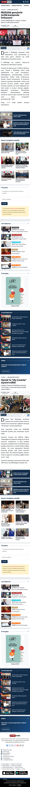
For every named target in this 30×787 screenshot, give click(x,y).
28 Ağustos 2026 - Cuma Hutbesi (18, 252)
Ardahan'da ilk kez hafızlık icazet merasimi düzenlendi (7, 511)
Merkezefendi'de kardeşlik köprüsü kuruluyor (20, 180)
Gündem (26, 5)
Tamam (19, 785)
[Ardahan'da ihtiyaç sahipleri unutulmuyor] (7, 532)
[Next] (7, 745)
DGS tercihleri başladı (19, 267)
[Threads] (23, 745)
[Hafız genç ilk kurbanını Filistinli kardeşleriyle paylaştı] (7, 160)
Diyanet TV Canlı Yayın (16, 764)
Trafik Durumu (6, 754)
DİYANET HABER (16, 256)
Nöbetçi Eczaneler (7, 750)
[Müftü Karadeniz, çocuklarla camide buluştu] (22, 532)
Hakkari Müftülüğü (16, 234)
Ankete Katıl (5, 371)
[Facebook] (10, 745)
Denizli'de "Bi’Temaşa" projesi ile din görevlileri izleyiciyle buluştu (22, 166)
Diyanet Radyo (5, 765)
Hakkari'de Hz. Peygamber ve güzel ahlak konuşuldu (19, 238)
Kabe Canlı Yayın (19, 767)
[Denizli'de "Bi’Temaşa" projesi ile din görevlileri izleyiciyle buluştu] (22, 160)
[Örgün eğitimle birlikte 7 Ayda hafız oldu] (7, 146)
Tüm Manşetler (6, 758)
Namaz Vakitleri (6, 753)
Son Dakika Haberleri (8, 759)
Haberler (3, 9)
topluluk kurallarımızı (14, 208)
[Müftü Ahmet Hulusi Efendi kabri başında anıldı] (22, 146)
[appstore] (8, 773)
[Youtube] (17, 745)
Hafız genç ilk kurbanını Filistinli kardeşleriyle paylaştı (7, 166)
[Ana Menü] (27, 2)
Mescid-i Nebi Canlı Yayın (8, 769)
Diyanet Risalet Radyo (7, 767)
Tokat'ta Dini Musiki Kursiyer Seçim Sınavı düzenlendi (19, 245)
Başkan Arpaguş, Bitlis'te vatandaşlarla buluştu (20, 230)
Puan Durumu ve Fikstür (8, 756)
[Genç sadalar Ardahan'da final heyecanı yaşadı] (7, 518)
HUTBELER (14, 249)
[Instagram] (15, 745)
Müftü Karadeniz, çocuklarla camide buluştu (20, 538)
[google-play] (21, 773)
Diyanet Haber (5, 5)
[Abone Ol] (28, 48)
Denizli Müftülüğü (12, 9)
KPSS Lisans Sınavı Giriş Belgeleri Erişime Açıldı (19, 260)
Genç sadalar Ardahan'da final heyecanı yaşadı (5, 524)
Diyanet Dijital (5, 764)
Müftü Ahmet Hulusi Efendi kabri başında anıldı (21, 152)
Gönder (4, 203)
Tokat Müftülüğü (16, 242)
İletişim (18, 769)
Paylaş (4, 47)
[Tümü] (28, 223)
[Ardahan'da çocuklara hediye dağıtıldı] (22, 518)
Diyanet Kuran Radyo (16, 765)
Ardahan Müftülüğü (13, 377)
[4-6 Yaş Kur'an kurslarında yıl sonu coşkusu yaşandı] (22, 504)
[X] (12, 745)
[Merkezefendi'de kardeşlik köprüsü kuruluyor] (22, 174)
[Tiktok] (20, 745)
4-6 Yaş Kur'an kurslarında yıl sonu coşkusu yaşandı (21, 511)
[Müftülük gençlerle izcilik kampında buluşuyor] (15, 37)
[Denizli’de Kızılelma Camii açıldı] (7, 174)
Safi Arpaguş (15, 227)
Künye (23, 769)
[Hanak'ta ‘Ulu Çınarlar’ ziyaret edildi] (15, 404)
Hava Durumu (6, 751)
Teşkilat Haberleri (17, 5)
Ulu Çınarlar (5, 426)
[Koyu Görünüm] (23, 2)
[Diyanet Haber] (6, 1)
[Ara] (25, 2)
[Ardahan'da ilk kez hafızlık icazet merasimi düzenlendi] (7, 504)
